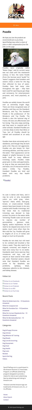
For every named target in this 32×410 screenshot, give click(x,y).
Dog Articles (7, 333)
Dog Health (6, 348)
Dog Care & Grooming (10, 341)
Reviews (5, 354)
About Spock (7, 397)
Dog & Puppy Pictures (10, 330)
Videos (5, 359)
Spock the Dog (7, 356)
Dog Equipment (8, 343)
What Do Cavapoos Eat (10, 306)
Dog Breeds (6, 338)
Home (5, 395)
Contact (6, 400)
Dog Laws (6, 351)
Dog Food (6, 346)
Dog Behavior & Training (11, 335)
